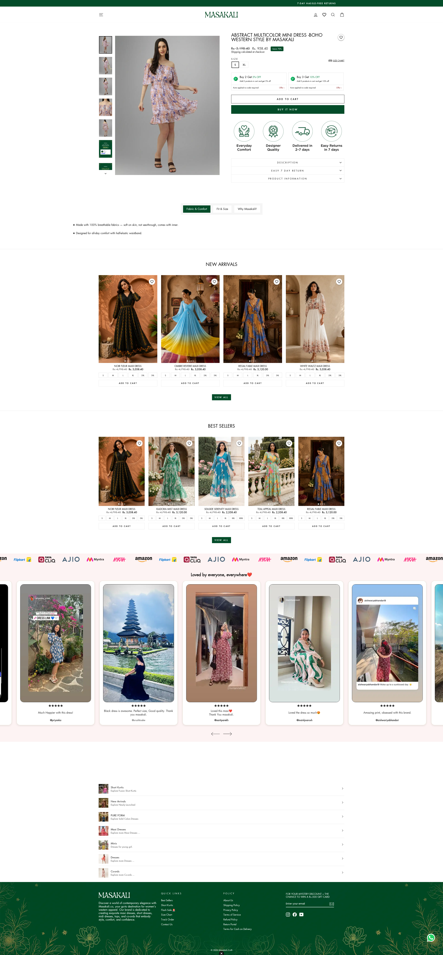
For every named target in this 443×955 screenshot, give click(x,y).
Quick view (128, 359)
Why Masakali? (247, 209)
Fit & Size (222, 209)
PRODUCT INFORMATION (287, 178)
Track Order (167, 919)
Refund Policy (230, 919)
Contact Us (167, 924)
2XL (142, 375)
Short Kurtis (167, 905)
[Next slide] (227, 734)
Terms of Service (232, 914)
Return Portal (229, 924)
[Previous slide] (215, 734)
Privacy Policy (230, 910)
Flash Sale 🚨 (168, 910)
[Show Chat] (432, 938)
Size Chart (166, 914)
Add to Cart (128, 383)
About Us (228, 900)
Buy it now (288, 109)
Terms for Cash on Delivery (237, 929)
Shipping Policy (231, 905)
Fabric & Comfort (197, 209)
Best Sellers (167, 900)
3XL (152, 375)
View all (221, 397)
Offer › (282, 88)
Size (234, 59)
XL (244, 65)
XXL (233, 518)
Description (287, 162)
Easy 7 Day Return (287, 170)
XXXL (241, 518)
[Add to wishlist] (341, 37)
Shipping (236, 51)
